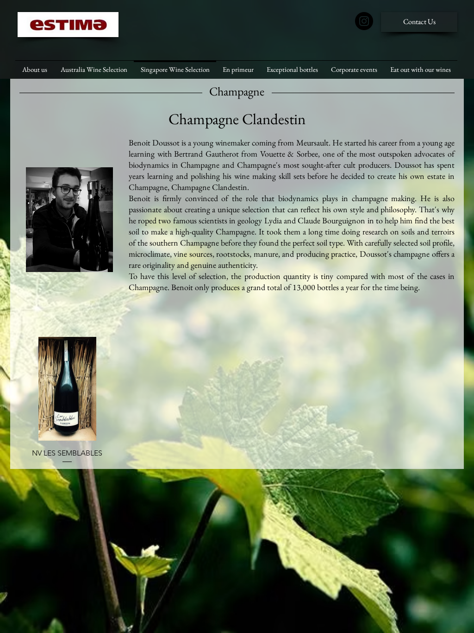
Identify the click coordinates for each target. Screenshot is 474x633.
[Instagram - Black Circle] (364, 21)
